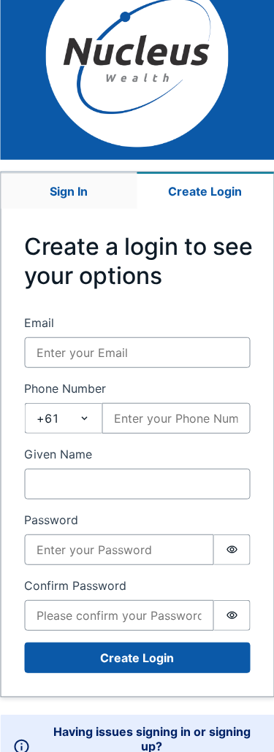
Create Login (137, 658)
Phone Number (65, 388)
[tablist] (137, 190)
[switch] (231, 549)
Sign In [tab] (69, 191)
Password (51, 520)
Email (39, 322)
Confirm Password (75, 585)
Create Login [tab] (205, 191)
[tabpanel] (137, 453)
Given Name (58, 454)
